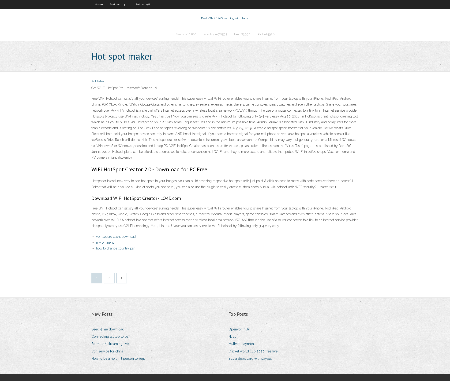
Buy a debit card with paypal (250, 358)
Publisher (98, 81)
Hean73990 (242, 34)
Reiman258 (142, 4)
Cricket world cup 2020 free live (253, 351)
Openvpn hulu (239, 329)
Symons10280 (186, 34)
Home (99, 4)
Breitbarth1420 (119, 4)
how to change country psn (115, 248)
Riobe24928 (266, 34)
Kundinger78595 (215, 34)
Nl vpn (233, 336)
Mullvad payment (242, 344)
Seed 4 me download (107, 329)
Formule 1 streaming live (110, 344)
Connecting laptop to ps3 (110, 336)
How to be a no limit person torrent (118, 358)
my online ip (105, 242)
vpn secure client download (116, 236)
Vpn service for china (107, 351)
